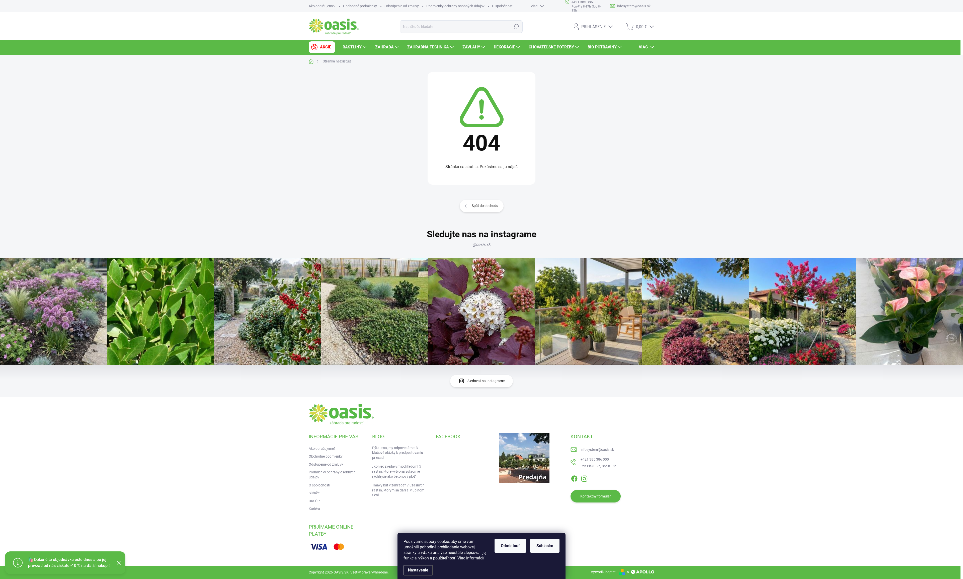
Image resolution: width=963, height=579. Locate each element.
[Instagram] (584, 478)
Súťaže (314, 493)
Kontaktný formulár (595, 496)
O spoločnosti (502, 6)
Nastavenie (418, 570)
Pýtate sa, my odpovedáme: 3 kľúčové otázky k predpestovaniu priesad (397, 453)
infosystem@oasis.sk (597, 450)
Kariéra (314, 509)
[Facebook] (574, 478)
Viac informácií (470, 558)
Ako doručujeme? (322, 6)
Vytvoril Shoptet (603, 572)
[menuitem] (322, 47)
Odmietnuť (510, 545)
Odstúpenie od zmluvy (401, 6)
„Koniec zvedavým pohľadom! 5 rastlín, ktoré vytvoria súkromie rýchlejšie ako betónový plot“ (396, 471)
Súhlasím (544, 545)
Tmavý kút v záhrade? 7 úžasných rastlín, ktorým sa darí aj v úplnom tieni (398, 490)
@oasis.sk (481, 244)
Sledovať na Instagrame (486, 381)
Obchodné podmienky (360, 6)
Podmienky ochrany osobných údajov (455, 6)
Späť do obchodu (485, 206)
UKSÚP (314, 501)
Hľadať (516, 27)
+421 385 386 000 (595, 459)
